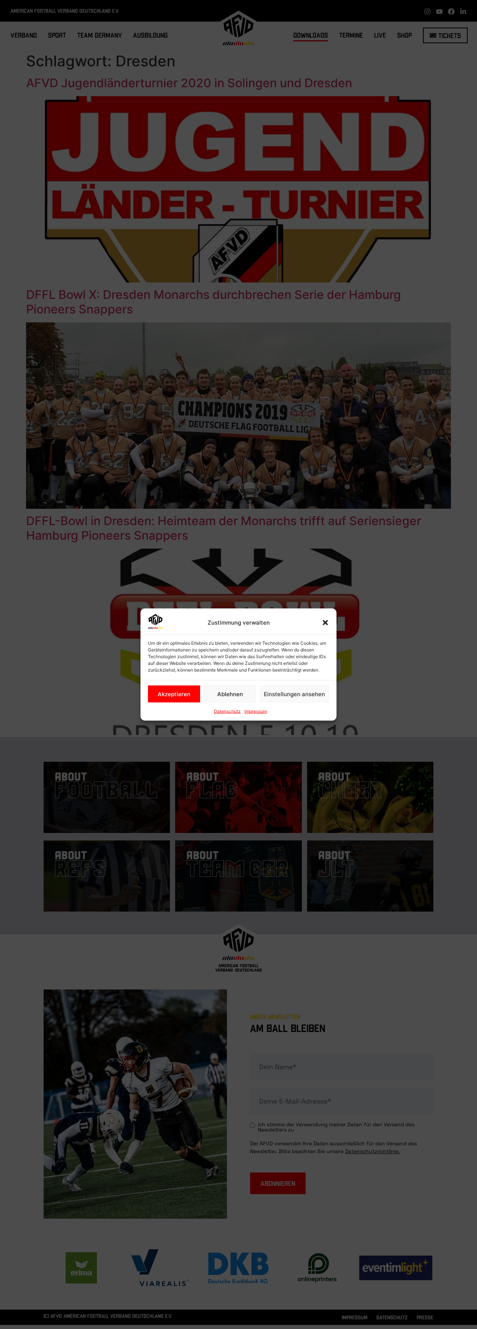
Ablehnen (230, 693)
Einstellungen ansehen (294, 693)
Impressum (255, 711)
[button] (325, 622)
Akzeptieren (174, 693)
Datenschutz (227, 711)
